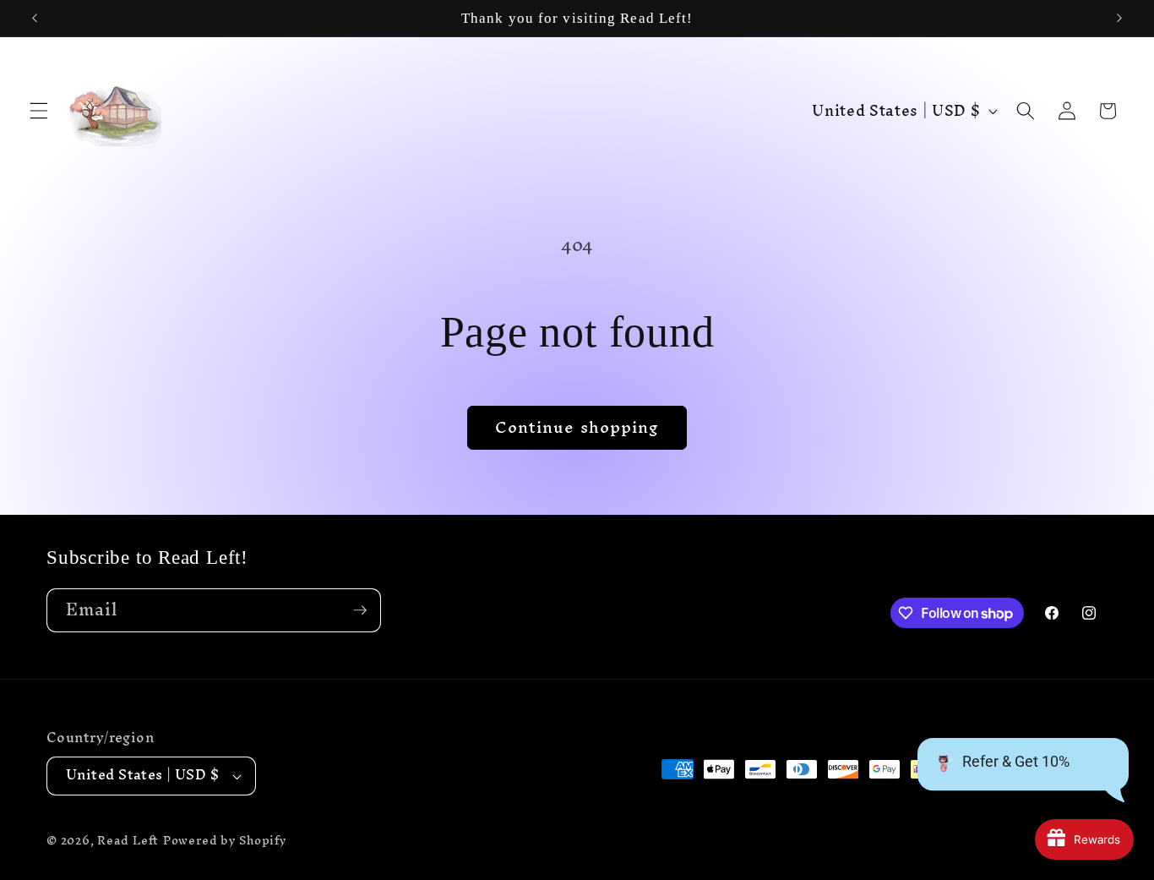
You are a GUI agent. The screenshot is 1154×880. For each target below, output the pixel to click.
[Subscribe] (360, 610)
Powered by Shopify (225, 840)
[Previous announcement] (34, 18)
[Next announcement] (1119, 18)
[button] (39, 110)
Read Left (128, 840)
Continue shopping (577, 427)
